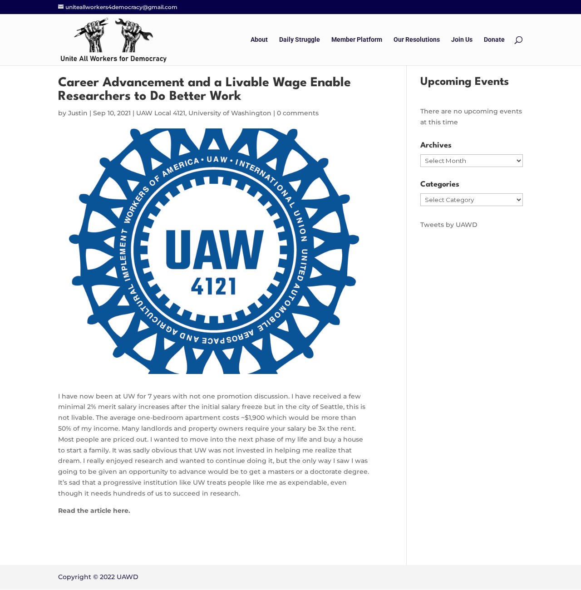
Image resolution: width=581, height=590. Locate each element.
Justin (78, 113)
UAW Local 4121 (160, 113)
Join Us (462, 39)
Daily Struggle (299, 39)
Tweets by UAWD (449, 225)
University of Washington (229, 113)
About (259, 39)
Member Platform (356, 39)
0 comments (298, 113)
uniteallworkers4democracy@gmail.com (121, 7)
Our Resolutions (417, 39)
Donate (494, 39)
